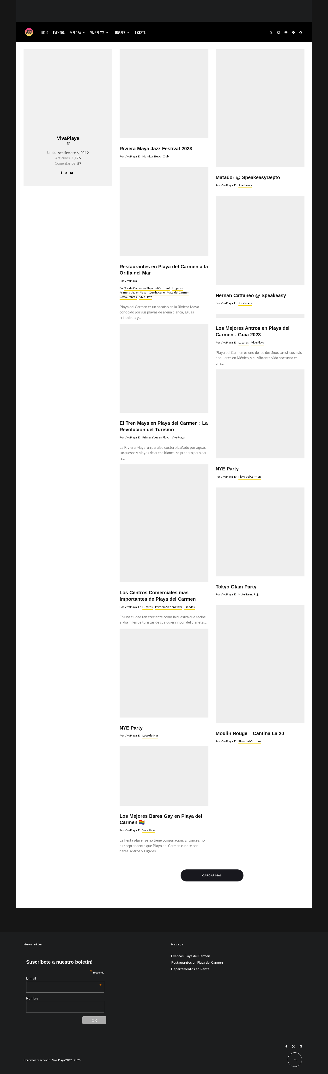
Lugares (119, 32)
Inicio (44, 32)
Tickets (140, 32)
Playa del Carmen (249, 476)
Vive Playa (97, 32)
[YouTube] (286, 32)
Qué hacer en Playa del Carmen (169, 292)
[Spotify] (293, 32)
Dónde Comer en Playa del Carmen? (147, 288)
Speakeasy (245, 185)
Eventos (59, 32)
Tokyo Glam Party (236, 586)
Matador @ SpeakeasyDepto (248, 177)
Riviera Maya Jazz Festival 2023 (156, 148)
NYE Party (131, 728)
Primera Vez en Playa (133, 292)
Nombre (32, 998)
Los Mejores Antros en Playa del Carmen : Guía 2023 (253, 331)
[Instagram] (278, 32)
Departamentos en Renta (190, 969)
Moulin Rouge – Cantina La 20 (250, 733)
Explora (75, 32)
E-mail (64, 978)
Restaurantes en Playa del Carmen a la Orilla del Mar (164, 270)
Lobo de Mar (150, 735)
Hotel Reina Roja (248, 594)
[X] (271, 32)
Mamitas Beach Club (155, 156)
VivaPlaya (68, 138)
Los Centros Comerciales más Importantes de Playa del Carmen (158, 596)
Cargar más (212, 875)
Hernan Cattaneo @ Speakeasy (251, 295)
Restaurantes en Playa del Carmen (197, 962)
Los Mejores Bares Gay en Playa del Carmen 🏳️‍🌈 (161, 819)
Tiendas (189, 607)
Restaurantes (128, 297)
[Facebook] (286, 1046)
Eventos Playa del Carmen (190, 956)
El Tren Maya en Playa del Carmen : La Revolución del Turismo (164, 426)
